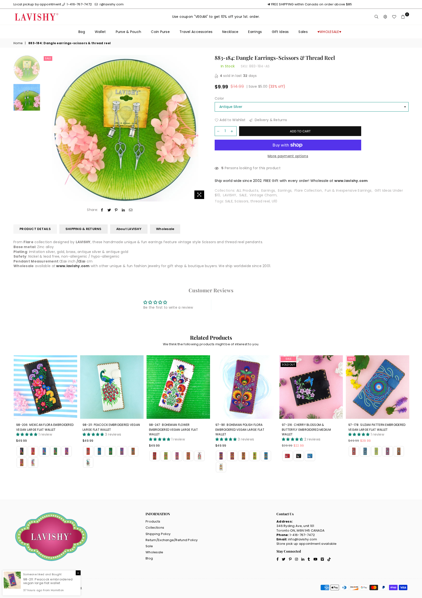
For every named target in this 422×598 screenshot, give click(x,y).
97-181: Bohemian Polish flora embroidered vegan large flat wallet (239, 429)
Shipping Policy (158, 534)
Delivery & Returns (270, 120)
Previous (46, 128)
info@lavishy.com (302, 539)
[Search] (376, 17)
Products (153, 521)
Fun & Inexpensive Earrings (348, 190)
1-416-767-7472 (79, 4)
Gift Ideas (280, 31)
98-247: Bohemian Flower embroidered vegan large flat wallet (173, 429)
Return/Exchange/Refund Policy (172, 540)
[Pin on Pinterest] (116, 210)
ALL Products (247, 190)
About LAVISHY (128, 229)
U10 (274, 201)
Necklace (230, 31)
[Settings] (385, 17)
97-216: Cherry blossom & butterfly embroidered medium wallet (306, 429)
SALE (243, 195)
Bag (81, 31)
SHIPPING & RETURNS (83, 229)
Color (219, 98)
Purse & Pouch (128, 31)
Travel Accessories (195, 31)
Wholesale (165, 229)
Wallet (100, 31)
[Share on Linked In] (123, 210)
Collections (155, 527)
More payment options (288, 156)
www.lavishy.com (72, 265)
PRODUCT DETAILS (35, 229)
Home (17, 43)
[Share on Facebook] (102, 210)
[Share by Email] (131, 210)
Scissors (241, 201)
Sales (302, 31)
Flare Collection (308, 190)
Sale (48, 58)
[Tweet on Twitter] (109, 210)
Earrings (255, 31)
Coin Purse (160, 31)
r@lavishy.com (111, 4)
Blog (149, 558)
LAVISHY (229, 195)
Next (203, 128)
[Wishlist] (394, 17)
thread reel (260, 201)
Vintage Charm (263, 195)
